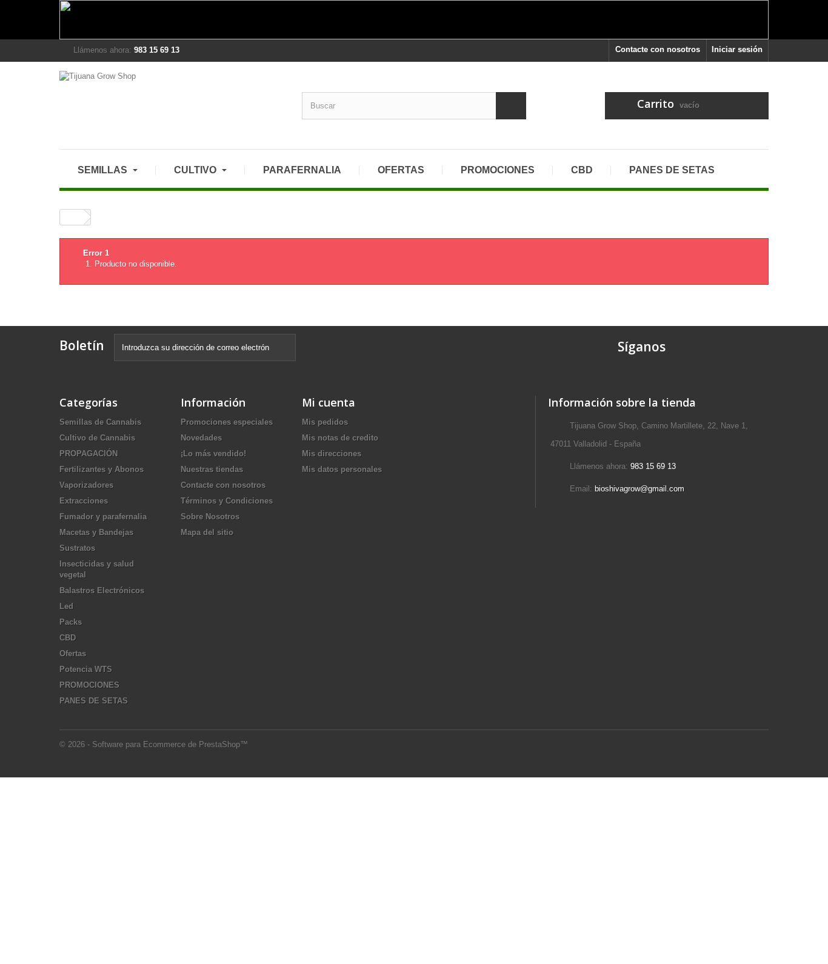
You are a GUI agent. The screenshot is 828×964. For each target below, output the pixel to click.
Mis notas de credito (340, 437)
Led (66, 606)
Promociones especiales (227, 422)
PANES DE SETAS (672, 170)
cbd (582, 170)
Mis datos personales (342, 469)
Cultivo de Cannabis (97, 437)
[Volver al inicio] (72, 217)
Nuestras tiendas (212, 469)
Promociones (498, 170)
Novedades (201, 437)
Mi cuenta (328, 402)
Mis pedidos (325, 422)
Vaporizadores (86, 485)
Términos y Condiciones (227, 500)
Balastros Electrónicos (101, 590)
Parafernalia (302, 170)
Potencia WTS (85, 669)
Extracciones (83, 500)
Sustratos (77, 548)
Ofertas (401, 170)
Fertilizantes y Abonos (101, 469)
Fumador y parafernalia (103, 516)
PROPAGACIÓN (88, 453)
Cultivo (196, 170)
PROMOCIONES (89, 685)
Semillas (104, 170)
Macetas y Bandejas (96, 532)
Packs (70, 622)
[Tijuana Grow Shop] (171, 101)
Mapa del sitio (207, 532)
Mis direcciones (331, 453)
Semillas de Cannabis (100, 422)
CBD (67, 637)
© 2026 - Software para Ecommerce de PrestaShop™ (153, 744)
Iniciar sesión (737, 49)
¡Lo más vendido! (213, 453)
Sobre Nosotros (210, 516)
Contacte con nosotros (657, 49)
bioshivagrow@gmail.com (639, 488)
